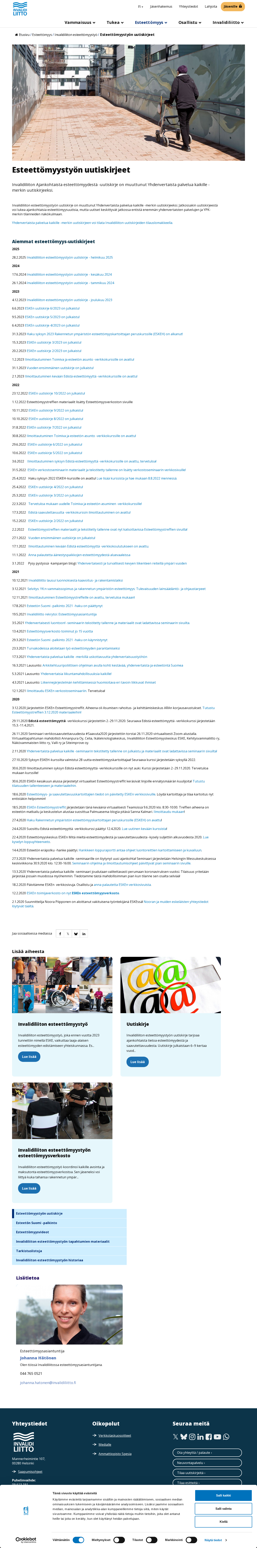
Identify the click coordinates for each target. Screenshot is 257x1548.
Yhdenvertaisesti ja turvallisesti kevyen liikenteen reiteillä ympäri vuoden (132, 563)
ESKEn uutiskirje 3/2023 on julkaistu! (54, 342)
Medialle (105, 1444)
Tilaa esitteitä (187, 1483)
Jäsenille (231, 6)
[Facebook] (209, 1437)
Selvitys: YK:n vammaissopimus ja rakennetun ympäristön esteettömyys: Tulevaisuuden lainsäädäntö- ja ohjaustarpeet (117, 589)
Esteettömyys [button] (149, 22)
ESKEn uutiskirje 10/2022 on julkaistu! (57, 393)
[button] (60, 933)
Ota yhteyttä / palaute (193, 1452)
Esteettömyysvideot (32, 1232)
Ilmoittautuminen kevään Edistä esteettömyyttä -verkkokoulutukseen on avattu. (88, 546)
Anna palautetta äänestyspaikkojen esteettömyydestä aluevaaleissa (79, 555)
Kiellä (223, 1521)
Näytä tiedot (213, 1540)
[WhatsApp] (226, 1437)
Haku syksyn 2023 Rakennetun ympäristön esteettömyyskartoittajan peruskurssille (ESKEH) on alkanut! (105, 334)
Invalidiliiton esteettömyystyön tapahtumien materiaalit (63, 1241)
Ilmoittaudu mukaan (169, 811)
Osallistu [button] (188, 22)
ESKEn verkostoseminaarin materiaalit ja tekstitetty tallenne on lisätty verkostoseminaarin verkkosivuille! (107, 470)
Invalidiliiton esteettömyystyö (76, 34)
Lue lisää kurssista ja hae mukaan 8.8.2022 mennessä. (137, 478)
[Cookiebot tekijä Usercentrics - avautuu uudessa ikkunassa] (26, 1540)
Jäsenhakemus (161, 6)
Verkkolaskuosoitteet (115, 1435)
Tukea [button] (114, 22)
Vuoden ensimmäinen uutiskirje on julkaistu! (60, 368)
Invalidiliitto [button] (227, 22)
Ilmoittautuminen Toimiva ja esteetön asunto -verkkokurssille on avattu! (79, 359)
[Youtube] (217, 1437)
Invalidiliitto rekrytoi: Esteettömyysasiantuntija (62, 614)
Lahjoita (211, 6)
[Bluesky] (184, 1437)
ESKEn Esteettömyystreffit (46, 807)
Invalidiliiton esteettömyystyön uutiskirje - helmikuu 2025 (70, 257)
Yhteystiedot (188, 6)
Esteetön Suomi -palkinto (36, 1223)
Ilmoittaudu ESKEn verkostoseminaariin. (57, 691)
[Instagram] (192, 1437)
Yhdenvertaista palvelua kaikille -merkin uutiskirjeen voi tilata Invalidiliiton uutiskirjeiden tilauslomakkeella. (92, 223)
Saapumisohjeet (30, 1471)
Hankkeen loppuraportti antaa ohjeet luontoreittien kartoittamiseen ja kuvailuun (140, 850)
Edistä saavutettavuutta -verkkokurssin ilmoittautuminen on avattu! (79, 512)
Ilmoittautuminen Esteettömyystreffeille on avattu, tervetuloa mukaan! (82, 597)
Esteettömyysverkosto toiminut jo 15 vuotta (60, 631)
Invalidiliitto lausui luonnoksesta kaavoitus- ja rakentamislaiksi (76, 580)
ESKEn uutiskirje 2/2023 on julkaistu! (54, 351)
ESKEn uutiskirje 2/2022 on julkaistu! (55, 521)
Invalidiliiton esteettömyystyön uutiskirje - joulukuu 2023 (69, 300)
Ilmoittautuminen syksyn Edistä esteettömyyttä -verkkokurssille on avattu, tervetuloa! (91, 461)
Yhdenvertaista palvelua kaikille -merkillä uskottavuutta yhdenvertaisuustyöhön (87, 657)
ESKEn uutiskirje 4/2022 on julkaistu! (55, 487)
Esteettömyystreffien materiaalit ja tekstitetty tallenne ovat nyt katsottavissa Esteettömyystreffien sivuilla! (107, 529)
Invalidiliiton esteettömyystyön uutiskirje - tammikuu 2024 (70, 283)
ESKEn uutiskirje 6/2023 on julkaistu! (52, 308)
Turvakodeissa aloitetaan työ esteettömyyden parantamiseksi (73, 648)
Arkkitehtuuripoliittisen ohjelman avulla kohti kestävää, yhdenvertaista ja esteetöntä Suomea (113, 665)
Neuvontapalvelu (190, 1463)
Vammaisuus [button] (78, 22)
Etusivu (24, 34)
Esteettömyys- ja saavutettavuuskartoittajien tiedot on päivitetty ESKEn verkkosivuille (91, 794)
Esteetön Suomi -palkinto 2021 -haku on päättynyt (65, 606)
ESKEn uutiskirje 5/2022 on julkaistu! (55, 453)
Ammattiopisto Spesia (115, 1454)
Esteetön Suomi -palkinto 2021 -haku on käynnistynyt (67, 640)
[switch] (119, 1540)
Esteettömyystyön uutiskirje (39, 1213)
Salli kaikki (223, 1495)
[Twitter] (175, 1437)
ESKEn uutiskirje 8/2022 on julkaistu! (56, 419)
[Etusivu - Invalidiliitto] (20, 8)
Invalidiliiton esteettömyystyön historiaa (49, 1260)
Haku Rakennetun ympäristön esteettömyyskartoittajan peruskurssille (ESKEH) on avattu (94, 820)
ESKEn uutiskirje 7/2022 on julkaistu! (54, 427)
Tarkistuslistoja (29, 1251)
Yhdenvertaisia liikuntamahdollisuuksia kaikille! (76, 674)
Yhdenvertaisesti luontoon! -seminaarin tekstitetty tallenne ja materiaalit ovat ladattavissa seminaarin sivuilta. (107, 623)
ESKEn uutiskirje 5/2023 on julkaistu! (52, 317)
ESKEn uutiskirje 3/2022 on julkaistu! (55, 495)
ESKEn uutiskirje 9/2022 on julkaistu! (56, 410)
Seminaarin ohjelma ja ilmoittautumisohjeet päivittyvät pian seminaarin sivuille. (131, 863)
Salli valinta (223, 1508)
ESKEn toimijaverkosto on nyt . (73, 893)
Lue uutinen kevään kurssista (144, 829)
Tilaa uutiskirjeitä (190, 1473)
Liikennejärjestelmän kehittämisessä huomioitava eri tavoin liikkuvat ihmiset (98, 682)
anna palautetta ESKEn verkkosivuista (122, 884)
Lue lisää (29, 1056)
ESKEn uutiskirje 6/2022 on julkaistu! (55, 444)
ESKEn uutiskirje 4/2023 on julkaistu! (52, 325)
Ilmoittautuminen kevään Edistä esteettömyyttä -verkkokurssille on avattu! (81, 376)
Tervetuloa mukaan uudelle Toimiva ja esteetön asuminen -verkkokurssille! (85, 504)
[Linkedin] (200, 1437)
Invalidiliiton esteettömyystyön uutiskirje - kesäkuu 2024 (69, 274)
